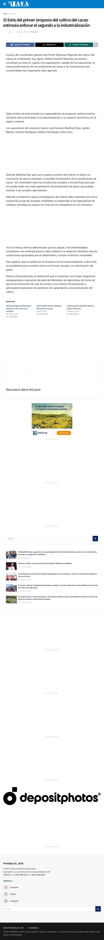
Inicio (5, 14)
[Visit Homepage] (19, 4)
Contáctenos (33, 928)
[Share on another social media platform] (96, 45)
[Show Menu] (4, 4)
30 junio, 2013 (22, 32)
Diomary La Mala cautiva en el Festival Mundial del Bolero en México (45, 563)
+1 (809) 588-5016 (20, 875)
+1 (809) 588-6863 (37, 875)
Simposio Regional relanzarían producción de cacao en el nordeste (18, 308)
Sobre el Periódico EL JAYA (13, 928)
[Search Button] (95, 538)
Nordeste (12, 14)
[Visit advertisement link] (52, 420)
